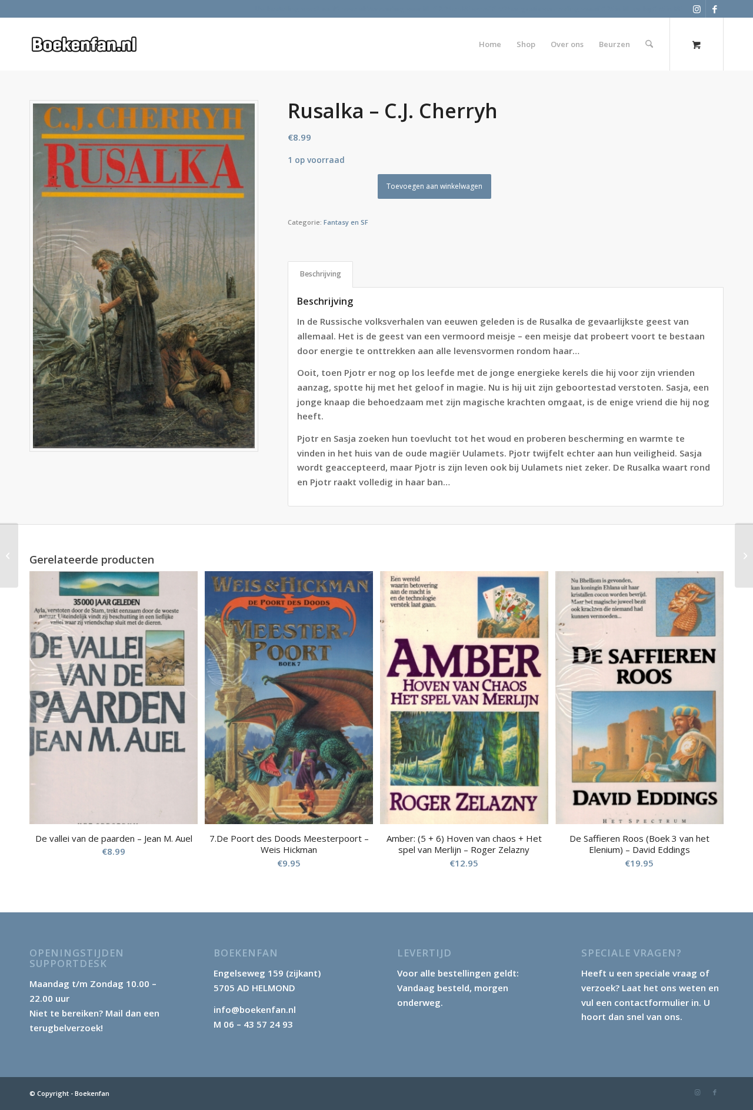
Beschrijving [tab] (320, 274)
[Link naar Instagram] (696, 9)
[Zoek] (649, 44)
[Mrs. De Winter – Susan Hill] (9, 555)
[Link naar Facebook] (715, 9)
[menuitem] (490, 44)
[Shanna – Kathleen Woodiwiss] (744, 555)
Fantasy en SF (346, 222)
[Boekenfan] (83, 44)
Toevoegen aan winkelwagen (434, 186)
